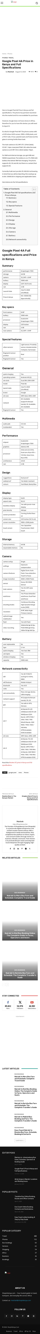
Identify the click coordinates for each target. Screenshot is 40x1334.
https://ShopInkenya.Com (20, 824)
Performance (14, 216)
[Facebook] (10, 848)
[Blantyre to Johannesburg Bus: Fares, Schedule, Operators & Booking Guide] (7, 1160)
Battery (12, 236)
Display (12, 224)
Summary (12, 198)
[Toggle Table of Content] (32, 189)
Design (12, 220)
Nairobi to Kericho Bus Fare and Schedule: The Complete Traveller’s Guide (20, 975)
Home (4, 54)
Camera (12, 232)
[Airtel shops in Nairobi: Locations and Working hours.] (7, 1182)
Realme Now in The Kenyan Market (9, 797)
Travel (11, 57)
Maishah (11, 72)
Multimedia (13, 212)
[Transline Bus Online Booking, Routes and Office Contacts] (7, 1199)
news (20, 772)
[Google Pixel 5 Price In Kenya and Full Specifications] (7, 1171)
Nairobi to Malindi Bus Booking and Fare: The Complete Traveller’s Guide (26, 1119)
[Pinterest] (22, 848)
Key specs (13, 202)
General (8, 210)
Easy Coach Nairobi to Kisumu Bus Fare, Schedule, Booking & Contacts (26, 1132)
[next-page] (7, 984)
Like (8, 1001)
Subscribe (32, 1001)
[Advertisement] (20, 29)
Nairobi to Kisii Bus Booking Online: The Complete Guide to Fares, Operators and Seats (20, 935)
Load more (19, 1140)
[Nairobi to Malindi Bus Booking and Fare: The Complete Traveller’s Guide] (7, 1117)
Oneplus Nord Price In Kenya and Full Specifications (30, 797)
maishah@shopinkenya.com (21, 1300)
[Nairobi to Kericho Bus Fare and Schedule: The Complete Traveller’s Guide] (20, 960)
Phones (10, 54)
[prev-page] (3, 984)
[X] (30, 848)
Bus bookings (19, 892)
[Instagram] (14, 848)
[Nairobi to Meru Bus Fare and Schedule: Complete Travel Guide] (20, 881)
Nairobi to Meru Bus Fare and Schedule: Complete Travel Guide (20, 896)
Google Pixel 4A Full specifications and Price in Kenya (20, 194)
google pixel (12, 772)
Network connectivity (17, 240)
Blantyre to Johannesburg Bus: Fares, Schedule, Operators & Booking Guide (25, 1160)
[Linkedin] (18, 848)
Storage (12, 228)
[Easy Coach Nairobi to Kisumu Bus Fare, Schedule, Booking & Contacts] (7, 1131)
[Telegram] (26, 848)
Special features (15, 206)
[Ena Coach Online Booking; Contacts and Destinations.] (7, 1209)
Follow (20, 1001)
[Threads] (33, 1316)
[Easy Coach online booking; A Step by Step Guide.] (7, 1220)
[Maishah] (4, 71)
